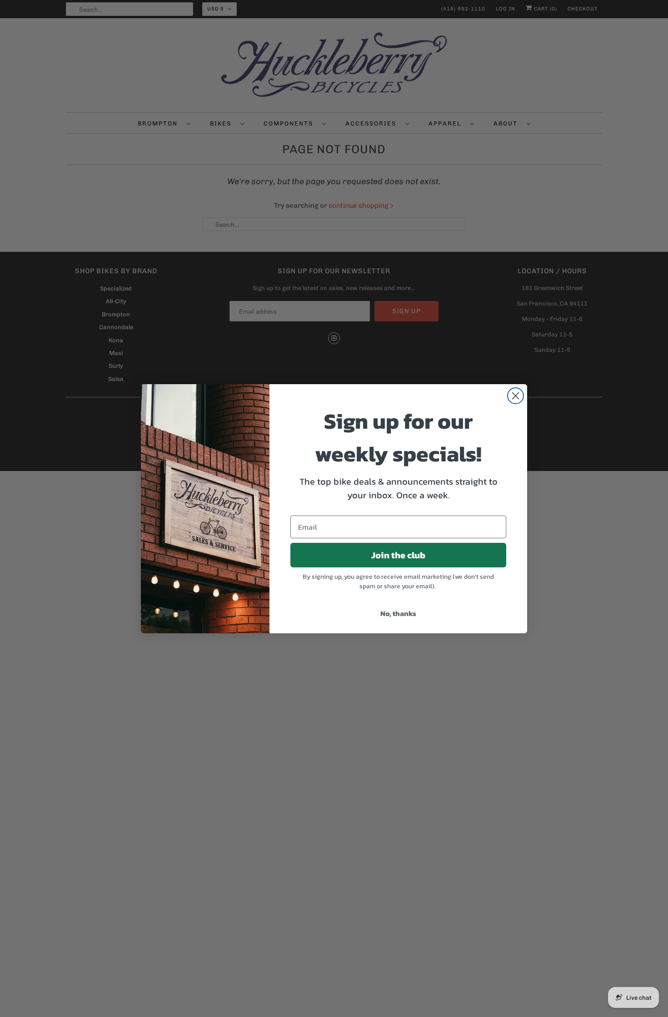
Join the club (398, 555)
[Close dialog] (515, 396)
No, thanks (398, 613)
